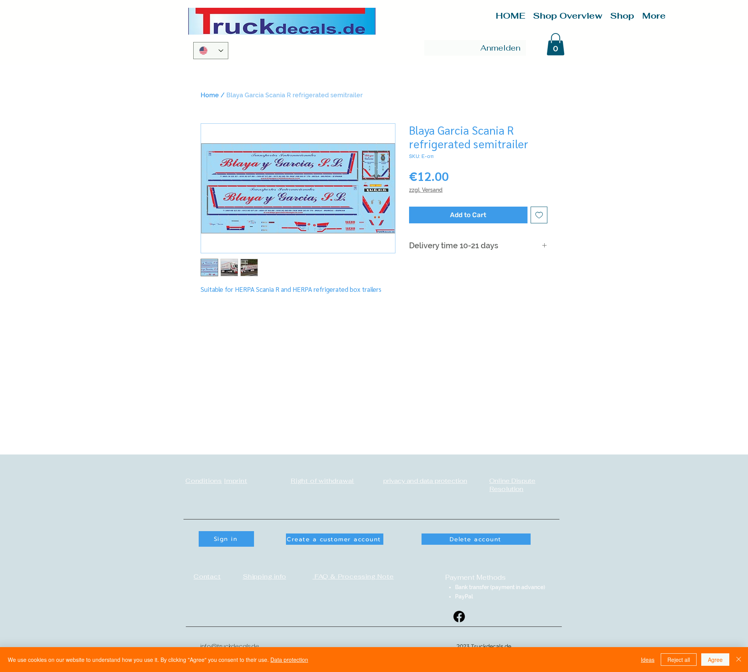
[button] (555, 44)
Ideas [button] (647, 659)
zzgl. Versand (426, 190)
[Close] (738, 659)
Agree (715, 659)
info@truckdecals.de (229, 646)
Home (210, 95)
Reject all (678, 659)
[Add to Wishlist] (539, 215)
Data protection (289, 659)
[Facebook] (459, 616)
